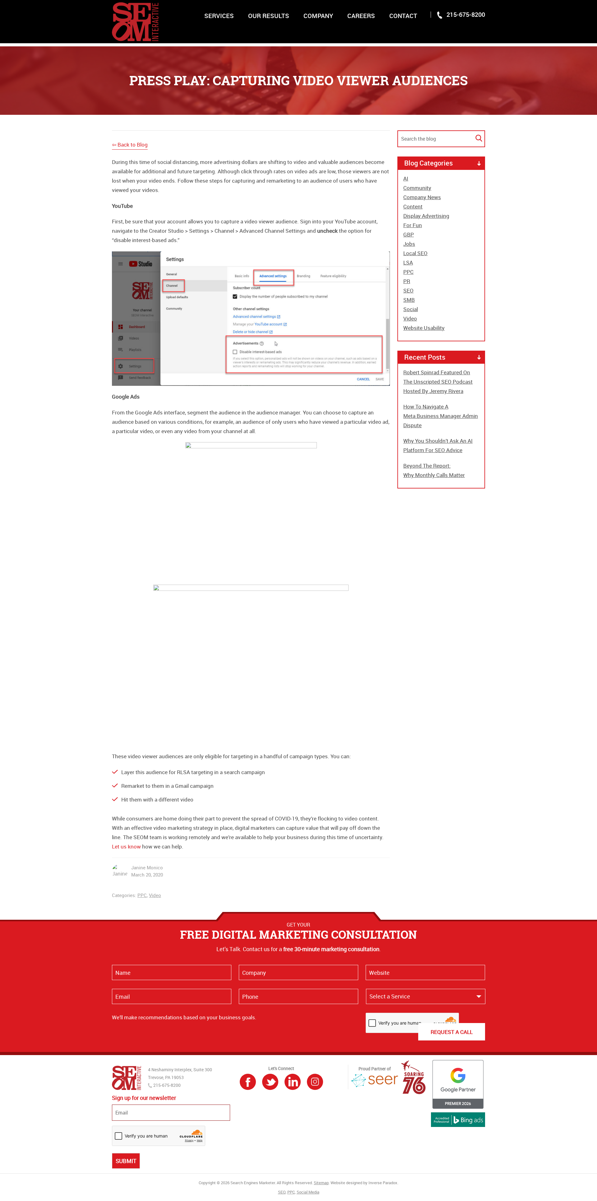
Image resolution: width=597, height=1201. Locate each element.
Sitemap (321, 1182)
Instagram (315, 1082)
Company (318, 16)
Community (417, 187)
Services (219, 16)
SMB (409, 299)
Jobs (409, 243)
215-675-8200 (466, 15)
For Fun (412, 225)
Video (155, 895)
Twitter (270, 1082)
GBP (408, 234)
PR (406, 281)
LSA (408, 262)
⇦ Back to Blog (130, 144)
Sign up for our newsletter (144, 1097)
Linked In (293, 1082)
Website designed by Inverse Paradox (364, 1182)
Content (413, 206)
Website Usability (424, 327)
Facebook (248, 1082)
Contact (403, 16)
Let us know (126, 846)
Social (410, 309)
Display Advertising (426, 215)
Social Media (308, 1192)
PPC (142, 895)
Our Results (268, 16)
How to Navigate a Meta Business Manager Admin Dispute (440, 416)
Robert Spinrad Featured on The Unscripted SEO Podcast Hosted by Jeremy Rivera (438, 382)
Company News (422, 197)
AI (405, 178)
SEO (408, 290)
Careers (361, 16)
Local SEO (415, 253)
